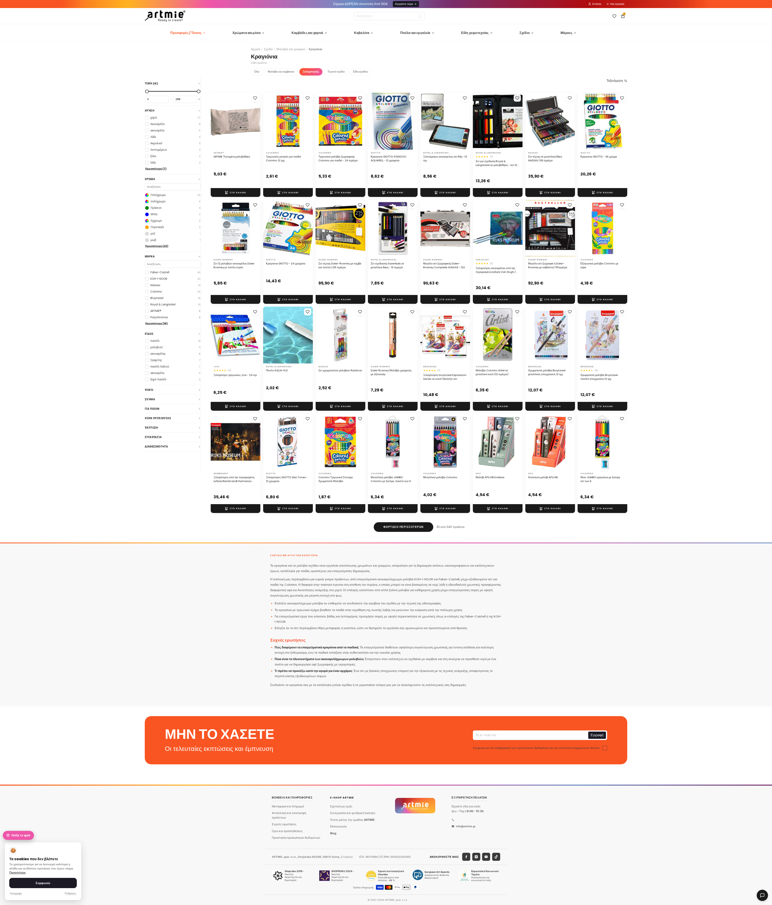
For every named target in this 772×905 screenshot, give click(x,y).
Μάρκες (566, 33)
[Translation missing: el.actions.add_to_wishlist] (255, 98)
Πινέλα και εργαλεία (415, 33)
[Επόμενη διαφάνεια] (256, 121)
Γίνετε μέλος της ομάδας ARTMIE (352, 819)
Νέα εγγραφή (617, 4)
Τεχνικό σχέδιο (336, 72)
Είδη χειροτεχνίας (475, 33)
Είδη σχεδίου (360, 72)
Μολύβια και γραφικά (290, 49)
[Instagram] (476, 857)
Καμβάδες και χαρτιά (307, 33)
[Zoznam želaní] (614, 16)
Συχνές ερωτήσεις (284, 824)
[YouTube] (486, 857)
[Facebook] (466, 857)
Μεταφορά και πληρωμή (288, 806)
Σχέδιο (524, 33)
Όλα (256, 72)
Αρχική (255, 49)
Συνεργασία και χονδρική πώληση (352, 813)
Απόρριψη (16, 893)
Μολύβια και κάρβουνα (281, 72)
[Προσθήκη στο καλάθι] (235, 192)
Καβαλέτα (361, 33)
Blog (333, 833)
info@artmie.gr (465, 826)
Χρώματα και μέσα (246, 33)
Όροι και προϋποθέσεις (287, 831)
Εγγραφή (597, 735)
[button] (617, 80)
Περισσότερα (17, 872)
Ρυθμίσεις (70, 893)
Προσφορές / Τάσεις (185, 33)
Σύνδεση (596, 4)
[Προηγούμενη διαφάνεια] (215, 121)
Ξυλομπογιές (311, 72)
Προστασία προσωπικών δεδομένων (296, 837)
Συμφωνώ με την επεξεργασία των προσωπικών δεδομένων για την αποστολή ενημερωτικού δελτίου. (536, 748)
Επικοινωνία (338, 826)
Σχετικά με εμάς (341, 806)
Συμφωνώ (43, 883)
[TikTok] (496, 857)
